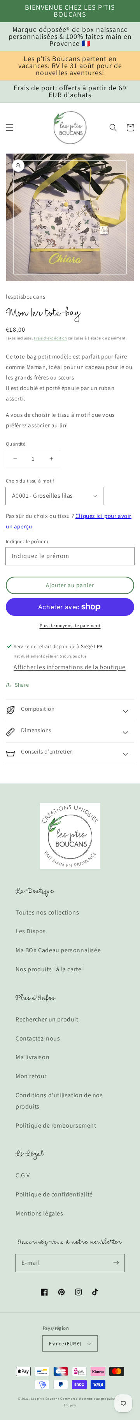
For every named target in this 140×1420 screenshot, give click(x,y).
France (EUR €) (65, 1343)
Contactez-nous (38, 1038)
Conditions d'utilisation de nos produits (59, 1100)
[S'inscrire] (115, 1262)
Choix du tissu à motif (30, 480)
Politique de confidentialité (54, 1194)
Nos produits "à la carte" (50, 969)
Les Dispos (31, 931)
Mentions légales (39, 1213)
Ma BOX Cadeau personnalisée (58, 950)
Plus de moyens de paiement (70, 625)
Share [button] (22, 684)
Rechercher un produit (47, 1019)
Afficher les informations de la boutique (70, 667)
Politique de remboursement (56, 1125)
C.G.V (23, 1175)
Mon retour (31, 1076)
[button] (9, 127)
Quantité (15, 444)
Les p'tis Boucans (45, 1398)
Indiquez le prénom (27, 541)
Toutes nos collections (47, 912)
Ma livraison (32, 1057)
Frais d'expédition (50, 338)
